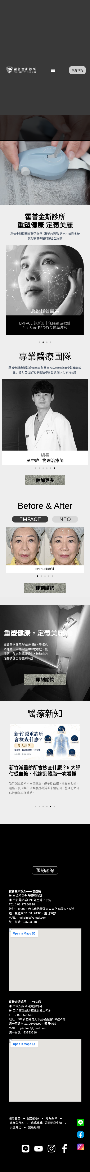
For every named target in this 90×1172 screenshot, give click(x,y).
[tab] (30, 519)
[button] (53, 70)
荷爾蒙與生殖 (53, 1123)
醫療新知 (34, 1127)
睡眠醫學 (51, 1118)
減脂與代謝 (17, 1123)
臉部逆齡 (33, 1118)
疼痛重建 (37, 1123)
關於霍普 (15, 1118)
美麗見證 (15, 1127)
